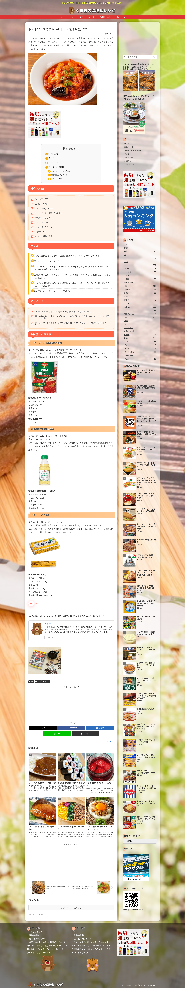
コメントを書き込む (71, 907)
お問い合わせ (129, 164)
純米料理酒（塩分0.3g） (59, 175)
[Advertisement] (71, 704)
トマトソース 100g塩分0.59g (61, 171)
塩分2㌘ (47, 681)
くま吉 (48, 623)
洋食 (32, 681)
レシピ (39, 681)
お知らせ (127, 161)
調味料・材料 (129, 147)
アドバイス (53, 163)
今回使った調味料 (56, 167)
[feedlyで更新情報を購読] (49, 637)
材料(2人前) (53, 154)
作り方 (51, 158)
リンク (126, 154)
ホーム (126, 144)
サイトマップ (129, 157)
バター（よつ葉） (57, 179)
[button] (85, 733)
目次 (65, 148)
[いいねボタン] (31, 603)
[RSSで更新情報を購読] (52, 637)
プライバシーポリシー (132, 151)
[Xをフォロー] (45, 637)
